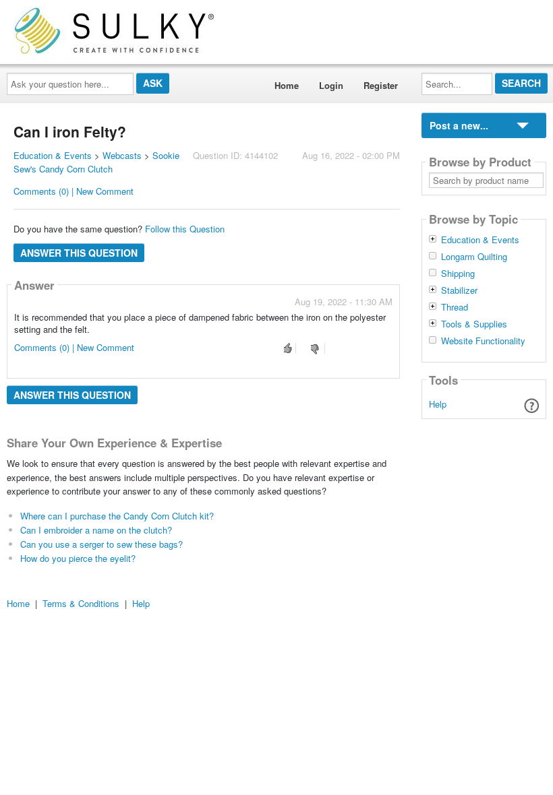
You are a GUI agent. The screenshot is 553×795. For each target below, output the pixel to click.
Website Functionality (483, 341)
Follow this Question (185, 228)
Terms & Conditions (80, 603)
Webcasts (122, 155)
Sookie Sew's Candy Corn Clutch (96, 162)
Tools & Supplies (474, 324)
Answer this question (79, 252)
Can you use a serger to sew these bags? (101, 544)
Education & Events (52, 155)
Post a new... (459, 125)
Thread (454, 307)
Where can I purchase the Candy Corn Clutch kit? (117, 515)
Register (380, 85)
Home (286, 85)
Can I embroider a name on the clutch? (96, 529)
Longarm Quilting (474, 256)
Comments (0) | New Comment (73, 191)
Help (437, 404)
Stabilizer (459, 290)
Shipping (458, 273)
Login (331, 85)
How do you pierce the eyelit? (78, 558)
